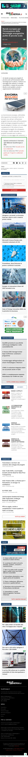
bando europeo (5, 168)
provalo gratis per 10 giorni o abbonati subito (14, 153)
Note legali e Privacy (19, 748)
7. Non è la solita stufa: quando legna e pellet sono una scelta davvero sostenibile (13, 571)
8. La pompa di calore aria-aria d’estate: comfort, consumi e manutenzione (13, 564)
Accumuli (3, 714)
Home (2, 21)
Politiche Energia (5, 710)
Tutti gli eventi (20, 516)
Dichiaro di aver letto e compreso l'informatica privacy (13, 184)
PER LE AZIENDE (6, 720)
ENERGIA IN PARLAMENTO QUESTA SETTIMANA (17, 440)
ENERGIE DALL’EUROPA (15, 423)
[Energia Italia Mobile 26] (14, 325)
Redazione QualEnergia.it (10, 42)
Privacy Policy (3, 756)
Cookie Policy (9, 750)
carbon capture (13, 168)
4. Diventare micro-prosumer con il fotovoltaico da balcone (13, 587)
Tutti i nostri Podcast (18, 599)
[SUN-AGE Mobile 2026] (14, 102)
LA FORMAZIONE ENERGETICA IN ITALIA (16, 407)
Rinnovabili (14, 17)
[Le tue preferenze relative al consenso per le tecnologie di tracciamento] (25, 754)
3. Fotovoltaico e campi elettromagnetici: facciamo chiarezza (11, 593)
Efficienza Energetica (6, 712)
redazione (16, 746)
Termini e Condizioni (17, 750)
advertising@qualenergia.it (11, 724)
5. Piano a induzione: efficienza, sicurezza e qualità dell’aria (13, 582)
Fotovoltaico (5, 17)
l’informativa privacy (20, 185)
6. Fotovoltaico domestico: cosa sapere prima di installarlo (13, 577)
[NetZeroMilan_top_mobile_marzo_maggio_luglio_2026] (14, 5)
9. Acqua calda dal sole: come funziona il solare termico (12, 558)
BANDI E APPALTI (16, 391)
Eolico (2, 716)
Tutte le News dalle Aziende (15, 382)
